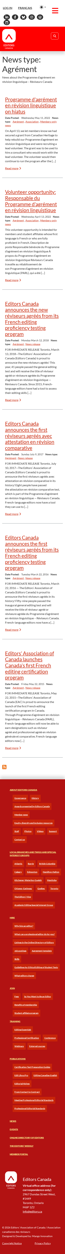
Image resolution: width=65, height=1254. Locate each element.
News (13, 1121)
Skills (16, 959)
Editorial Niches (22, 1083)
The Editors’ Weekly (21, 1146)
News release (32, 344)
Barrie (31, 863)
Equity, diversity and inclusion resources (33, 823)
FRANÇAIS (25, 8)
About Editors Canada (23, 789)
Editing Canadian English (45, 1075)
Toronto (54, 888)
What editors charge (24, 975)
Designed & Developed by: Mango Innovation (27, 1236)
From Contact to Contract (27, 1092)
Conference (50, 1038)
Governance (20, 798)
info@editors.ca (32, 1211)
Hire (12, 917)
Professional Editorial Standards (29, 1108)
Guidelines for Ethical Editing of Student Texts (36, 967)
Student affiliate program (26, 1013)
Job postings (20, 950)
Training (15, 1021)
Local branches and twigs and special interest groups (33, 854)
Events (14, 1129)
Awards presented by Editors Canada (32, 806)
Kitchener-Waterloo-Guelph (28, 880)
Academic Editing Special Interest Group (33, 905)
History (35, 798)
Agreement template (42, 950)
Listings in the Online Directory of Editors (34, 942)
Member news (21, 814)
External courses (37, 1046)
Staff (16, 831)
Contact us (19, 839)
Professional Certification (26, 1038)
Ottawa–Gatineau (23, 888)
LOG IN (7, 8)
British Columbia (47, 863)
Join (12, 988)
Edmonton (32, 872)
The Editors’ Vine (22, 896)
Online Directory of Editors (27, 1137)
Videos (40, 831)
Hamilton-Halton (51, 872)
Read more (11, 168)
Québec (41, 888)
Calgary (18, 872)
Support (53, 831)
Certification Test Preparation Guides (32, 1067)
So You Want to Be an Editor (37, 996)
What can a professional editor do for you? (34, 934)
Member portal (19, 1154)
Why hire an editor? (23, 926)
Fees (16, 996)
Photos (27, 831)
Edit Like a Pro (21, 1075)
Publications (18, 1058)
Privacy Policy (43, 1243)
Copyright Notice (12, 1243)
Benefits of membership (25, 1004)
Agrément (18, 121)
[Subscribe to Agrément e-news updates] (4, 767)
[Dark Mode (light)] (42, 7)
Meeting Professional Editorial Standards (33, 1100)
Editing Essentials (22, 1029)
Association (32, 121)
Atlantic (18, 863)
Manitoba (52, 880)
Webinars (19, 1046)
